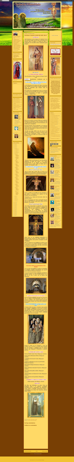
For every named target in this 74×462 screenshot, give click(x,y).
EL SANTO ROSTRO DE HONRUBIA (17, 155)
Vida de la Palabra (17, 114)
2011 (15, 215)
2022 (15, 202)
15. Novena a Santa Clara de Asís (31, 420)
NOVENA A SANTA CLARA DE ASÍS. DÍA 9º (17, 161)
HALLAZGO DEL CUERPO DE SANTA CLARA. (57, 187)
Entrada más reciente (28, 451)
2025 (15, 145)
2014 (15, 211)
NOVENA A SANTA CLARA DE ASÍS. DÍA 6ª (17, 171)
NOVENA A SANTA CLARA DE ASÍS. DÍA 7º (17, 168)
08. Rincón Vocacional (53, 124)
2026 (15, 144)
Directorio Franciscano (16, 101)
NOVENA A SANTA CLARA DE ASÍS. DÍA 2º (17, 185)
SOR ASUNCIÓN (57, 208)
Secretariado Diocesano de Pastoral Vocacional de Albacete (17, 107)
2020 (15, 204)
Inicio (37, 451)
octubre (16, 151)
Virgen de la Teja (15, 109)
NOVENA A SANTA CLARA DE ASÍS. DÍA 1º (17, 188)
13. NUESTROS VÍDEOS (53, 131)
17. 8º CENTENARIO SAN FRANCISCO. (55, 136)
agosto (16, 153)
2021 (15, 203)
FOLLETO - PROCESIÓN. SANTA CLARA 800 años (57, 222)
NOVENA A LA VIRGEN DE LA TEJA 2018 (57, 179)
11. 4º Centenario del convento (54, 128)
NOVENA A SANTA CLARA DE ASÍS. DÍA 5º (17, 175)
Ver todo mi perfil (15, 50)
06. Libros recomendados (53, 121)
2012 (15, 214)
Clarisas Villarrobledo (17, 36)
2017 (15, 208)
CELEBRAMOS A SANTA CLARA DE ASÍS (17, 158)
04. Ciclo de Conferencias (54, 118)
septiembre (16, 152)
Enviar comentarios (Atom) (37, 453)
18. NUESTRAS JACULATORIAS (54, 138)
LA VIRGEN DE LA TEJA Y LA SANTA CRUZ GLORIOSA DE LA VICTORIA (57, 171)
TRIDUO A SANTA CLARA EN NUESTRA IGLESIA (57, 202)
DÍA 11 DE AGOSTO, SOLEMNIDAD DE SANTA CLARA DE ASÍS (57, 194)
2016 (15, 209)
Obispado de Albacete (16, 105)
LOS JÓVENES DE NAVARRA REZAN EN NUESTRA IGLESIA (17, 193)
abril (15, 197)
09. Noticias (52, 125)
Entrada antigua (44, 451)
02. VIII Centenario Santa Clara (54, 115)
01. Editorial (52, 114)
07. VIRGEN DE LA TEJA (53, 122)
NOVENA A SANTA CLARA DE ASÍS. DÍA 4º (17, 178)
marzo (16, 198)
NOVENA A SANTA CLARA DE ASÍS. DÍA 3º (17, 182)
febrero (16, 199)
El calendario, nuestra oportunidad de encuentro (19, 129)
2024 (15, 146)
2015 (15, 210)
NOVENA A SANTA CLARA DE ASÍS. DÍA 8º (17, 165)
